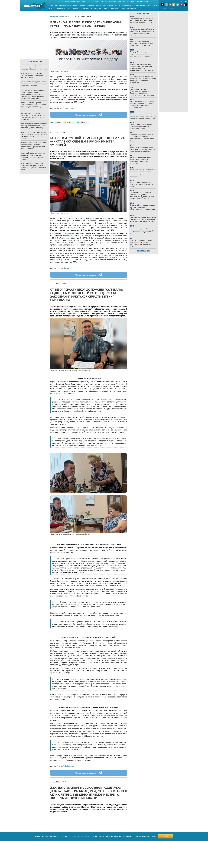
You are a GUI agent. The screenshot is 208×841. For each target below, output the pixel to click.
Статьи (121, 8)
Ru (181, 2)
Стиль (74, 8)
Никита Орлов (63, 268)
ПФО (110, 1)
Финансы (82, 5)
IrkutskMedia (68, 233)
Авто (148, 5)
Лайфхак (106, 8)
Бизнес (75, 5)
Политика (58, 5)
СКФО (119, 1)
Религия (51, 8)
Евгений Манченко (65, 108)
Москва (67, 1)
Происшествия (100, 5)
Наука (109, 5)
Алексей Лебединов (65, 766)
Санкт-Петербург (92, 1)
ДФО (132, 1)
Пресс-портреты (130, 8)
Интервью (114, 8)
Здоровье (125, 5)
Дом (78, 8)
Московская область (78, 1)
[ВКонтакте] (56, 121)
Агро (63, 8)
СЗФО (101, 1)
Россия (60, 1)
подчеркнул (120, 686)
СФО (128, 1)
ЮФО (114, 1)
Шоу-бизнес (98, 8)
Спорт (114, 5)
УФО (124, 1)
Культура (155, 5)
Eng (185, 2)
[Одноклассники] (69, 121)
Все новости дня (143, 251)
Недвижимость (86, 8)
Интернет (142, 5)
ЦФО (106, 1)
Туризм (58, 8)
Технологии (133, 5)
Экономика (67, 5)
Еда (119, 5)
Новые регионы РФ (141, 1)
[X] (82, 121)
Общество (90, 5)
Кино (68, 8)
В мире (51, 5)
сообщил (78, 411)
